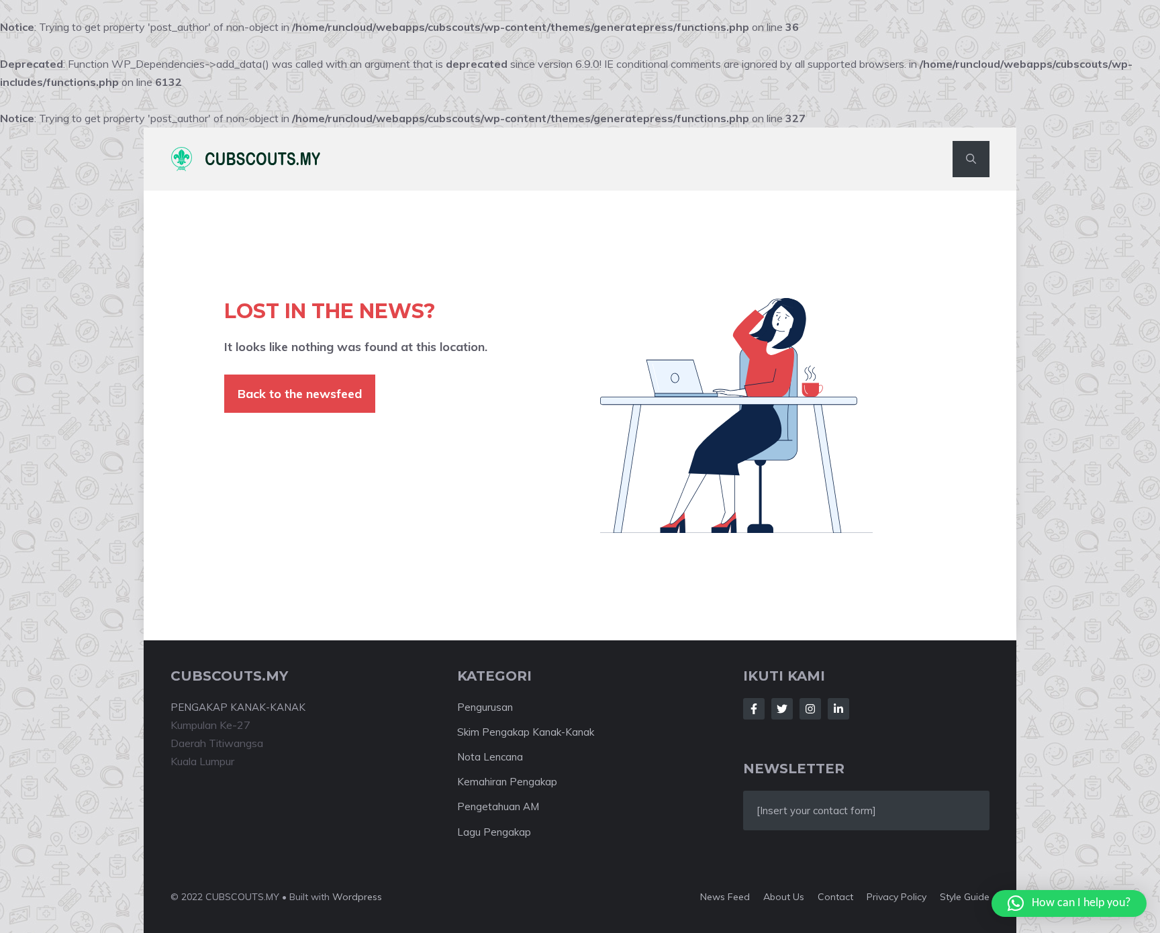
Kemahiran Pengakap (507, 781)
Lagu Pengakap (494, 832)
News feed (725, 897)
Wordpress (357, 897)
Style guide (964, 897)
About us (783, 897)
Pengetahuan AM (498, 806)
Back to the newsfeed (300, 393)
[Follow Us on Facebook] (754, 709)
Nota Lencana (490, 756)
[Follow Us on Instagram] (810, 709)
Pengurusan (485, 707)
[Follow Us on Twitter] (782, 709)
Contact (835, 897)
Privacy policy (896, 897)
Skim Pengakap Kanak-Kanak (525, 732)
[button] (971, 159)
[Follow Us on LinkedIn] (838, 709)
